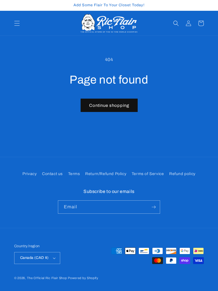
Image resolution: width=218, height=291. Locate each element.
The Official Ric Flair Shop (47, 278)
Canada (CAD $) (34, 258)
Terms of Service (148, 174)
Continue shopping (109, 105)
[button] (17, 23)
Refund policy (182, 174)
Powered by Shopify (83, 278)
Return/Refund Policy (105, 174)
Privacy (29, 174)
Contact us (52, 174)
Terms (74, 174)
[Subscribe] (153, 207)
